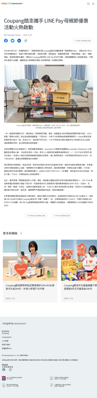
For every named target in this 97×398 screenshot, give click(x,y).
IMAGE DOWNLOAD (37, 215)
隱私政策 (5, 365)
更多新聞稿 (10, 233)
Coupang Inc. (7, 337)
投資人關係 (6, 344)
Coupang (5, 333)
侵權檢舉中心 (7, 348)
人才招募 (5, 341)
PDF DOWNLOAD (84, 40)
